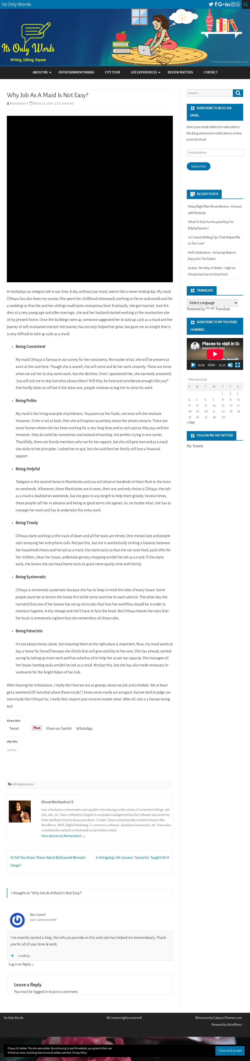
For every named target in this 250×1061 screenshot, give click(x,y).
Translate (223, 309)
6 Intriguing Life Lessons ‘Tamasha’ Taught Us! (131, 858)
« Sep (191, 422)
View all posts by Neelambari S (63, 836)
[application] (215, 354)
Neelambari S (19, 103)
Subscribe (198, 166)
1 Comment (66, 103)
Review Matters (180, 72)
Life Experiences (144, 72)
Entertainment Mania (76, 72)
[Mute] (230, 365)
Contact (211, 72)
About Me (40, 72)
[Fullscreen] (237, 365)
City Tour (112, 72)
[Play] (193, 365)
